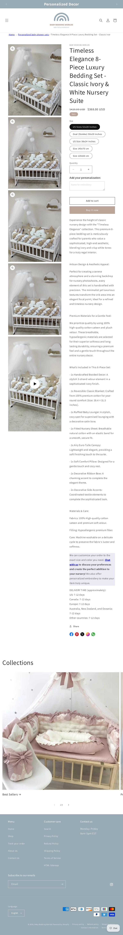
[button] (6, 20)
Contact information (89, 927)
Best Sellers (10, 794)
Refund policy (93, 924)
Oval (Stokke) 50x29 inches (87, 134)
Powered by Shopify (61, 924)
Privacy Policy (51, 836)
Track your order (16, 843)
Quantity (74, 163)
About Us (13, 850)
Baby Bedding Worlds (43, 924)
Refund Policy (51, 843)
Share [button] (76, 626)
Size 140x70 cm (81, 148)
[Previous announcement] (6, 4)
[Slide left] (54, 804)
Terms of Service (52, 858)
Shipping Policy (52, 850)
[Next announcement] (116, 4)
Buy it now (92, 210)
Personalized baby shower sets (33, 34)
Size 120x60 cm (81, 155)
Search (47, 828)
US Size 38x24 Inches (84, 141)
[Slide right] (68, 804)
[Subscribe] (62, 884)
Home (12, 34)
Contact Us (13, 858)
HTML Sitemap (51, 865)
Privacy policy (78, 924)
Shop (10, 836)
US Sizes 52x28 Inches (85, 126)
